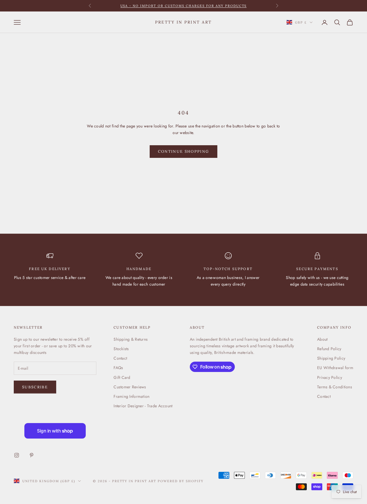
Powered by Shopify (181, 481)
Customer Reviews (130, 387)
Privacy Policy (329, 377)
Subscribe (35, 387)
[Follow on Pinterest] (31, 455)
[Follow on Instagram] (16, 455)
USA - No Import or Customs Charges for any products (183, 6)
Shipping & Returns (131, 339)
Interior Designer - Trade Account (143, 406)
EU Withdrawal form (335, 368)
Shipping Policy (331, 358)
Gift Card (122, 377)
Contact (120, 358)
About (322, 339)
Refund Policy (329, 349)
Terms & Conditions (334, 387)
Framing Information (131, 396)
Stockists (121, 349)
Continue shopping (183, 151)
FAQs (118, 368)
